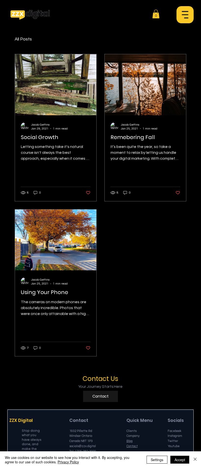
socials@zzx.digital (82, 446)
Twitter (173, 441)
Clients (131, 431)
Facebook (174, 431)
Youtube (174, 446)
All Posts (23, 39)
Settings (157, 459)
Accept (180, 459)
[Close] (195, 459)
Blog (129, 441)
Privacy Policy (68, 461)
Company (132, 436)
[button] (185, 14)
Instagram (175, 436)
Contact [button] (132, 446)
